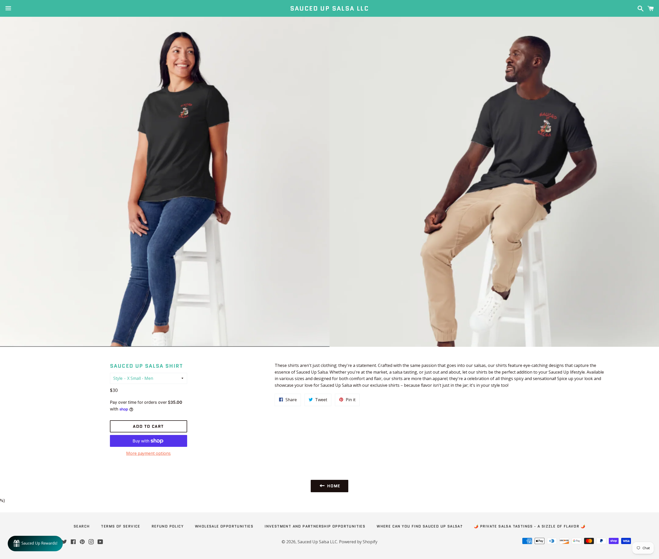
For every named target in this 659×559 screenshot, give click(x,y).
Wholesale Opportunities (224, 526)
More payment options (148, 453)
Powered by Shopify (358, 542)
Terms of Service (120, 526)
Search (82, 526)
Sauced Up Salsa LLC (329, 8)
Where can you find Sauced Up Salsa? (420, 526)
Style (118, 378)
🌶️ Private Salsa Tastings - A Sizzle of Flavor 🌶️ (529, 526)
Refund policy (168, 526)
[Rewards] (35, 543)
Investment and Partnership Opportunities (315, 526)
